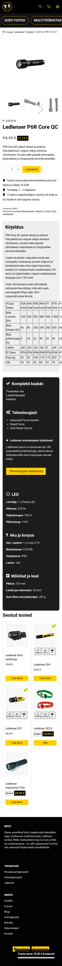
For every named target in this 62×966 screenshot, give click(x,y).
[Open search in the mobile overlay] (40, 6)
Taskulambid (8, 214)
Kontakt (8, 933)
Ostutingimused (13, 877)
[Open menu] (57, 6)
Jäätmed (9, 882)
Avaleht (8, 900)
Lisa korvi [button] (16, 678)
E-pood (8, 906)
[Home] (4, 32)
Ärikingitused (11, 917)
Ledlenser (39, 211)
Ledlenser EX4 (42, 664)
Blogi (7, 911)
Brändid (8, 922)
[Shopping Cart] (49, 6)
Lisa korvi (31, 169)
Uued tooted (14, 20)
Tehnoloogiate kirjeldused (26, 471)
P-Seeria (9, 120)
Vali (45, 742)
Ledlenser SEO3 (43, 728)
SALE (54, 211)
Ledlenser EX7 (13, 728)
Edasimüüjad (11, 928)
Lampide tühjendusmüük (24, 211)
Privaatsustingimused (16, 871)
